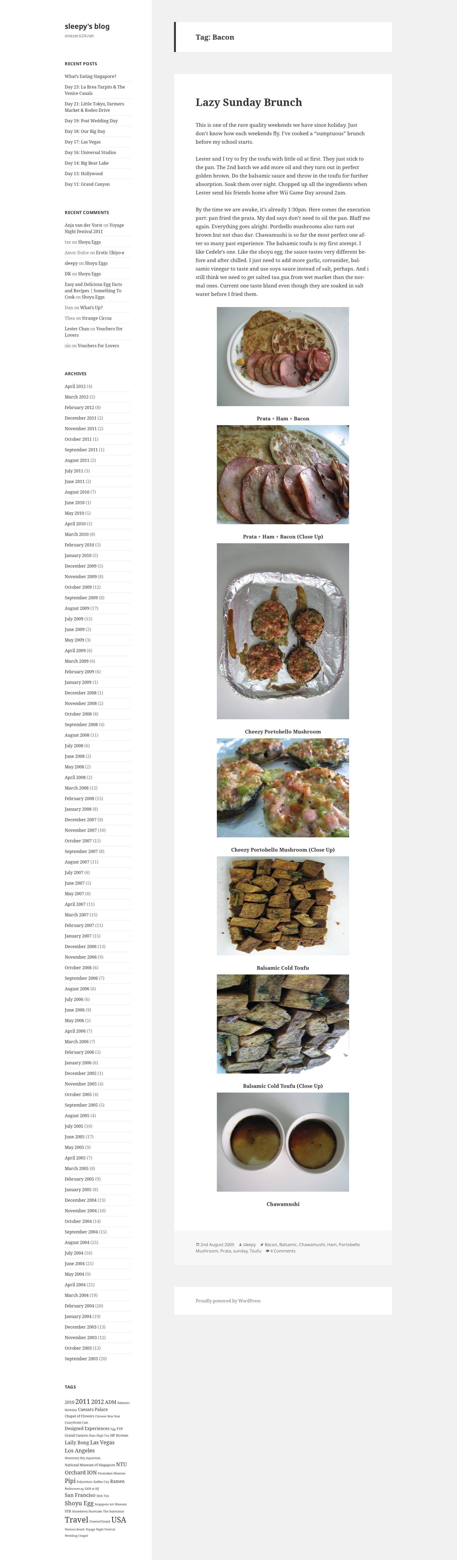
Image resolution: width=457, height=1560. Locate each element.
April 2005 (75, 1158)
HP (112, 1435)
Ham (92, 1435)
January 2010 (78, 555)
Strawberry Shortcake (87, 1511)
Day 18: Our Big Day (85, 131)
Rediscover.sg (74, 1489)
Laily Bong (77, 1442)
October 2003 (78, 1348)
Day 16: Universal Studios (90, 152)
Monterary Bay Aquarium (82, 1458)
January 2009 (78, 682)
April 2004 (75, 1285)
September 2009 (81, 598)
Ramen (117, 1481)
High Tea (103, 1435)
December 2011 (81, 418)
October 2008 (78, 714)
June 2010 (75, 502)
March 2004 (77, 1295)
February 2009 (79, 672)
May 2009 (74, 640)
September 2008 (81, 724)
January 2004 (78, 1316)
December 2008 (81, 693)
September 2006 (81, 978)
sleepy (71, 263)
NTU (121, 1464)
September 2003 (81, 1359)
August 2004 (77, 1242)
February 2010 (79, 545)
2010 (69, 1402)
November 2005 (81, 1084)
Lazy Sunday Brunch (249, 102)
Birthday (71, 1410)
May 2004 (74, 1274)
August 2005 (77, 1115)
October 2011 (78, 439)
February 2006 (79, 1052)
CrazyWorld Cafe (76, 1422)
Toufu (255, 1251)
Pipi (70, 1480)
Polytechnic (85, 1482)
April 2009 (75, 650)
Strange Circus (97, 318)
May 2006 (74, 1020)
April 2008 (75, 777)
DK (68, 274)
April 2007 (75, 904)
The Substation (113, 1511)
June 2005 (75, 1137)
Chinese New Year (107, 1416)
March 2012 (77, 397)
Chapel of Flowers (79, 1416)
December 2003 (81, 1327)
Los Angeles (80, 1450)
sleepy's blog (87, 26)
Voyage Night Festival (100, 1529)
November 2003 (81, 1337)
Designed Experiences (87, 1428)
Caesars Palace (93, 1409)
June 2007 (75, 883)
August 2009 (77, 608)
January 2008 (78, 809)
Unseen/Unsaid (99, 1521)
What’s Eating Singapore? (90, 76)
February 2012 (79, 407)
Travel (76, 1519)
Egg (113, 1429)
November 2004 (81, 1211)
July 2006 (74, 999)
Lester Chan (77, 329)
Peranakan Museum (111, 1473)
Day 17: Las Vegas (82, 142)
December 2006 (81, 946)
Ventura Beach (75, 1529)
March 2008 (77, 788)
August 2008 (77, 735)
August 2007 (77, 862)
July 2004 (74, 1253)
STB (68, 1511)
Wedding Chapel (76, 1536)
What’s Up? (91, 307)
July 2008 (74, 746)
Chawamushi (312, 1244)
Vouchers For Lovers (98, 346)
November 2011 (81, 428)
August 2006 (77, 989)
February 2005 (79, 1179)
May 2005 (74, 1147)
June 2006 (75, 1010)
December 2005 (81, 1073)
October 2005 (78, 1094)
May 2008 (74, 767)
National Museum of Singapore (90, 1464)
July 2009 (74, 619)
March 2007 (77, 915)
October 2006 (78, 968)
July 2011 (74, 471)
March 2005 (77, 1168)
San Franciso (80, 1494)
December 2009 (81, 566)
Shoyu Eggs (89, 242)
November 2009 (81, 576)
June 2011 (75, 481)
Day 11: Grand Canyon (87, 184)
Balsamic (123, 1403)
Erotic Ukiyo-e (110, 253)
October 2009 (78, 587)
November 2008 (81, 703)
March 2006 (77, 1041)
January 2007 (78, 936)
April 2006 (75, 1031)
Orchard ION (81, 1472)
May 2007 (74, 894)
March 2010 (77, 534)
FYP (120, 1428)
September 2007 (81, 851)
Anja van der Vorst (83, 225)
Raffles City (101, 1482)
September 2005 (81, 1105)
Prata (225, 1251)
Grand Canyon (76, 1435)
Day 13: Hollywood (84, 174)
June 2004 (75, 1263)
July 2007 (74, 872)
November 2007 (81, 830)
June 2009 (75, 629)
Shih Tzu (103, 1496)
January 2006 (78, 1063)
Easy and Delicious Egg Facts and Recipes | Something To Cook (93, 290)
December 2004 (81, 1200)
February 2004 (79, 1306)
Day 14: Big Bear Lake (87, 163)
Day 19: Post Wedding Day (91, 121)
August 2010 (77, 492)
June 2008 (75, 756)
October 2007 (78, 841)
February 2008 (79, 798)
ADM (110, 1402)
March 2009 (77, 661)
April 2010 (75, 524)
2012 (97, 1401)
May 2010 (74, 513)
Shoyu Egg (79, 1503)
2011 (82, 1401)
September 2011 (81, 450)
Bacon (271, 1244)
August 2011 (77, 460)
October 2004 (78, 1221)
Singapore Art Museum (111, 1504)
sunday (240, 1251)
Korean (122, 1435)
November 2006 (81, 957)
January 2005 (78, 1189)
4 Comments (283, 1251)
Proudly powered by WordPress (228, 1301)
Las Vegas (102, 1442)
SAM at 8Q (92, 1489)
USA (118, 1519)
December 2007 (81, 820)
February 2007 (79, 925)
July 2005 (74, 1126)
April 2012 (75, 386)
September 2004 (81, 1232)
